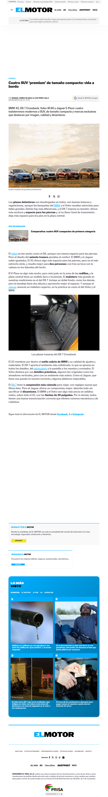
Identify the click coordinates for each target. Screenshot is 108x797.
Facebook (62, 414)
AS (41, 592)
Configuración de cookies (49, 751)
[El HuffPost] (84, 10)
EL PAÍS (35, 592)
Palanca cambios (87, 2)
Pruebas (12, 78)
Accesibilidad (79, 751)
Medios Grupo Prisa (54, 794)
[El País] (58, 10)
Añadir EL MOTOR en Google (87, 98)
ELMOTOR (15, 592)
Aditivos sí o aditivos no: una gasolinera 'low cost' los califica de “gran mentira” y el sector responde (31, 647)
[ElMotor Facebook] (49, 757)
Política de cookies (66, 751)
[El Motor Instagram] (56, 758)
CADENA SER (48, 592)
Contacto (88, 751)
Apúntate (18, 541)
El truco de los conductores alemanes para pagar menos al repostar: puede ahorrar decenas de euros (74, 704)
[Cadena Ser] (95, 10)
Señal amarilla (60, 2)
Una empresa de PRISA (54, 787)
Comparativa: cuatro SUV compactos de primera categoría (63, 231)
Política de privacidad (31, 751)
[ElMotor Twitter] (53, 757)
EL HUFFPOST (26, 592)
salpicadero (40, 368)
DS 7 (14, 384)
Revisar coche (73, 2)
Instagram (78, 414)
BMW (57, 205)
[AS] (64, 10)
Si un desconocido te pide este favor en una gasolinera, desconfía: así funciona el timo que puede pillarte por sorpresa (76, 647)
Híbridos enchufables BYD (43, 2)
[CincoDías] (72, 10)
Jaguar (13, 287)
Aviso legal (19, 751)
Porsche (21, 2)
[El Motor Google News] (63, 757)
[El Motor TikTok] (59, 758)
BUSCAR (18, 564)
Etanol (28, 2)
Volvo (14, 253)
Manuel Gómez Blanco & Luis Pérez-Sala (30, 98)
